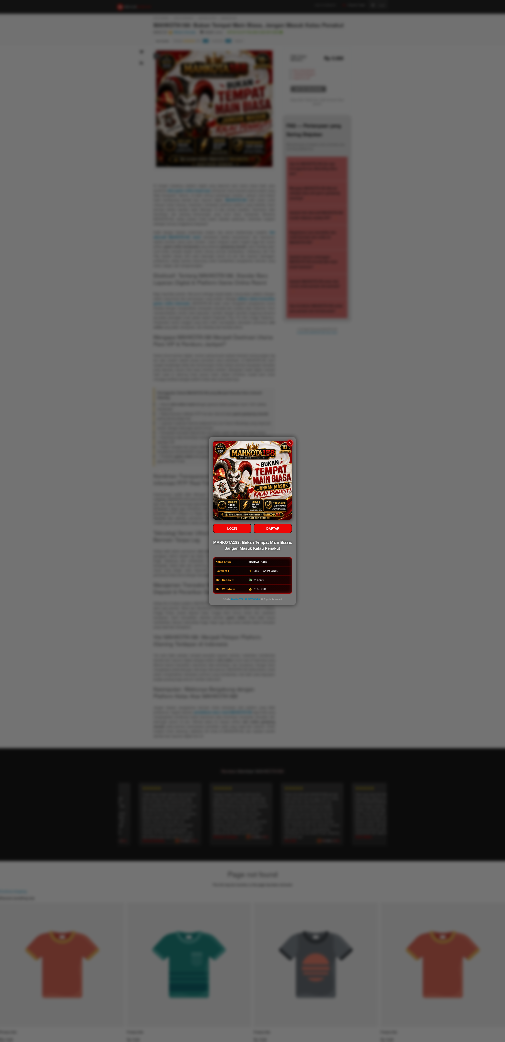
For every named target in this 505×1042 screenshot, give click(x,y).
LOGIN (232, 528)
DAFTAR (273, 528)
